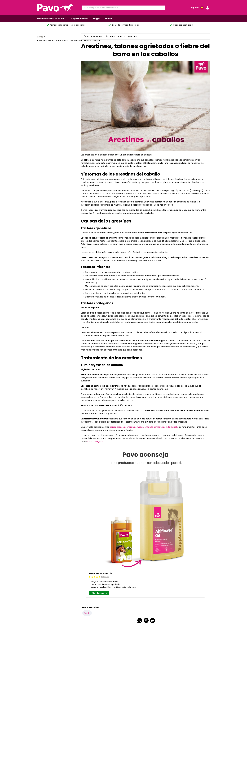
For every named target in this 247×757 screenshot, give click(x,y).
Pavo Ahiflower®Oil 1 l (101, 573)
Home (40, 36)
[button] (207, 7)
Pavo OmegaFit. (95, 441)
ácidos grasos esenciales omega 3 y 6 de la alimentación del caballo (144, 426)
